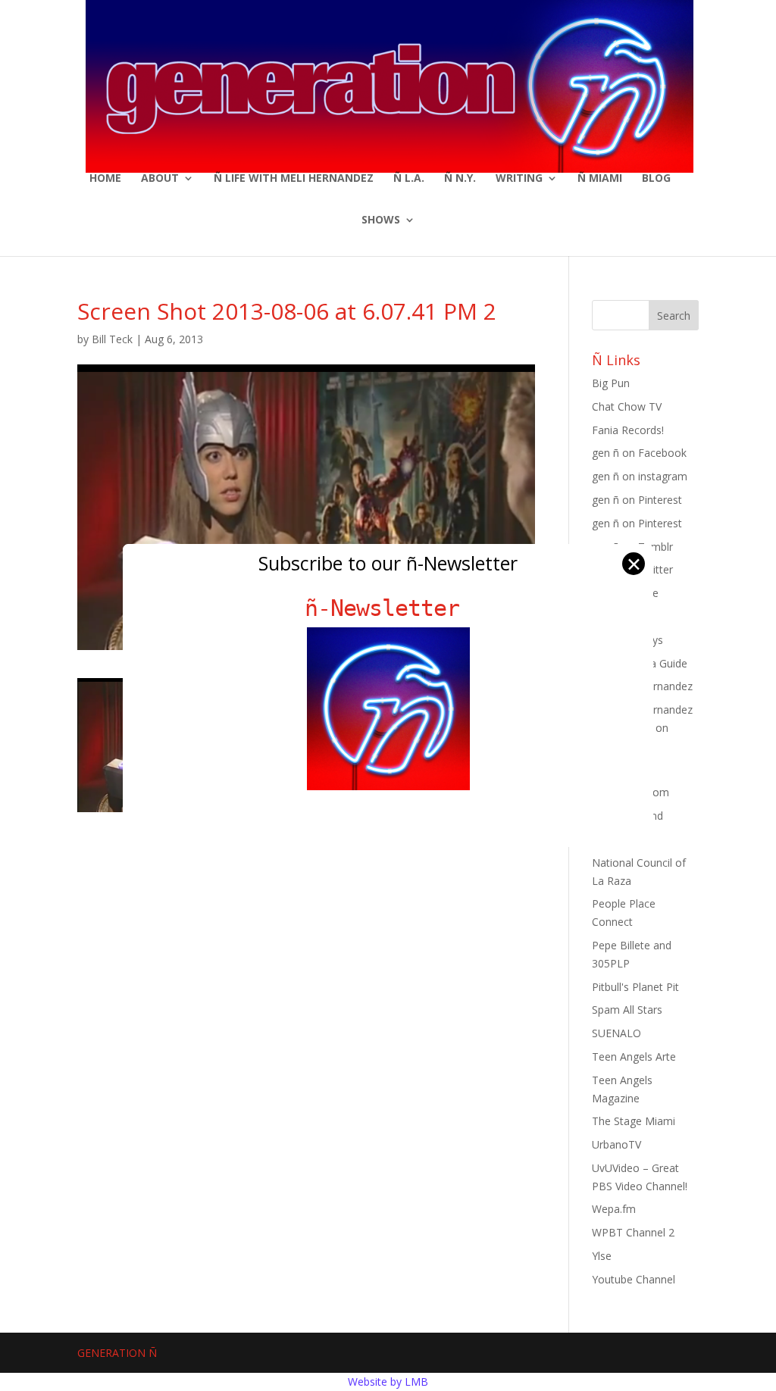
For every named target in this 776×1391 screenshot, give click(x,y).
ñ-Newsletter (388, 608)
